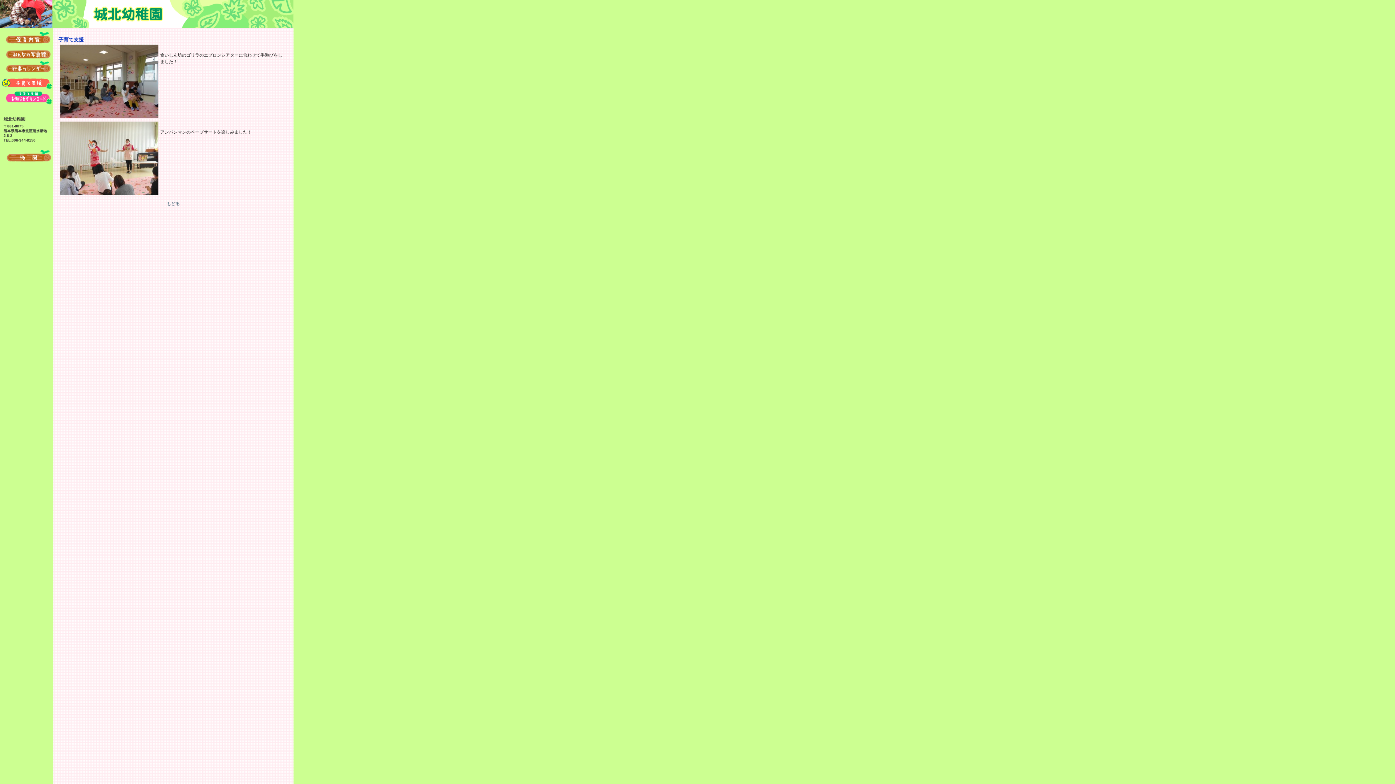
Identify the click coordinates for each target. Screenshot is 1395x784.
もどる (173, 203)
